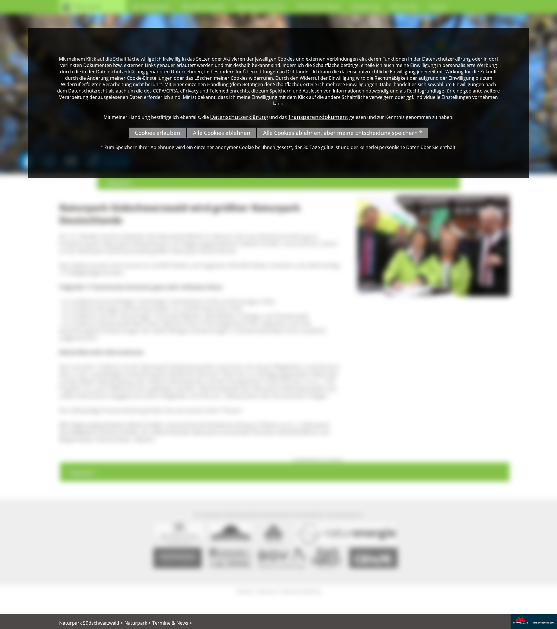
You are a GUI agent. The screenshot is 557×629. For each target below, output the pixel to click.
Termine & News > (172, 623)
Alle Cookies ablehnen (221, 132)
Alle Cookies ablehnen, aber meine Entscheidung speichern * (342, 132)
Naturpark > (137, 623)
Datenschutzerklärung (239, 116)
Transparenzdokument (318, 116)
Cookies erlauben (157, 132)
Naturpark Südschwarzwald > (91, 623)
